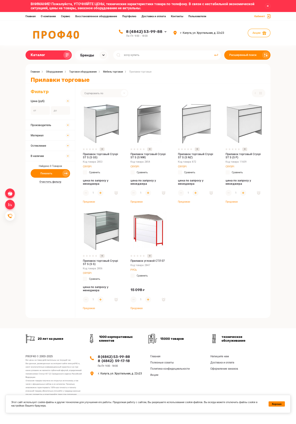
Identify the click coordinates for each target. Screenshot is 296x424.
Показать (46, 173)
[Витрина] (260, 93)
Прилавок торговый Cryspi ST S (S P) (243, 155)
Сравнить (94, 172)
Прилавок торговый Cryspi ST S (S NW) (148, 155)
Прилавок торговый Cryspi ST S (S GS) (100, 155)
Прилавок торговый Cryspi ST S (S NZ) (195, 155)
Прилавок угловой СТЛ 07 (148, 260)
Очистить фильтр (50, 181)
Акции (256, 32)
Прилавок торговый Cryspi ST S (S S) (100, 262)
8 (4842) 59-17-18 (114, 361)
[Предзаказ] (116, 193)
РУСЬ (134, 269)
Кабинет (259, 16)
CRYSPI (87, 166)
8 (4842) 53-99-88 (144, 31)
